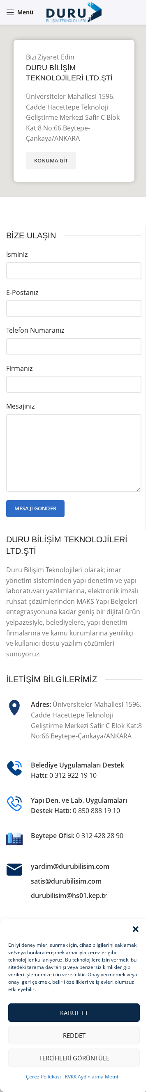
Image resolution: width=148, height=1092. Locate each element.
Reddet (74, 1035)
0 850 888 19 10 (96, 810)
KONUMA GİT (51, 160)
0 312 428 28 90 (99, 835)
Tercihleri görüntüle (74, 1058)
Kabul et (74, 1013)
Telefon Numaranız (35, 330)
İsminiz (17, 254)
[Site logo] (73, 11)
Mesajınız (20, 406)
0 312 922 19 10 (73, 775)
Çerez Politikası (43, 1076)
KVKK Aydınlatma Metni (91, 1076)
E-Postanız (22, 292)
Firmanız (19, 368)
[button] (136, 929)
